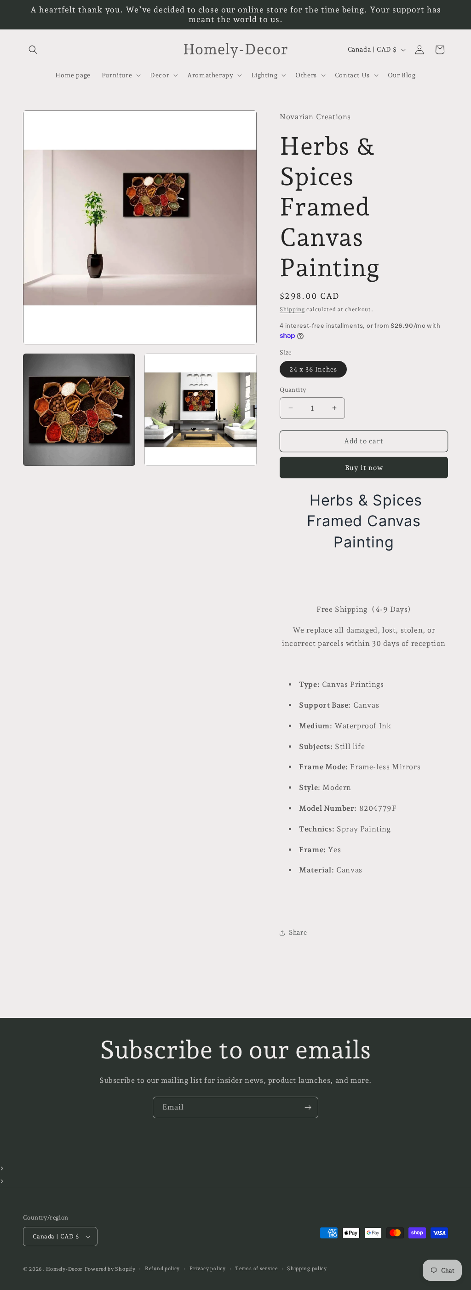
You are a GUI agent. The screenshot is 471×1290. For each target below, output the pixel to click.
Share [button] (298, 932)
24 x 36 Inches (313, 369)
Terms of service (256, 1269)
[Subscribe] (308, 1107)
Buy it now (364, 468)
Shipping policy (307, 1269)
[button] (33, 50)
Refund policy (162, 1269)
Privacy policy (208, 1269)
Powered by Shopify (110, 1269)
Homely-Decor (64, 1269)
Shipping (292, 309)
